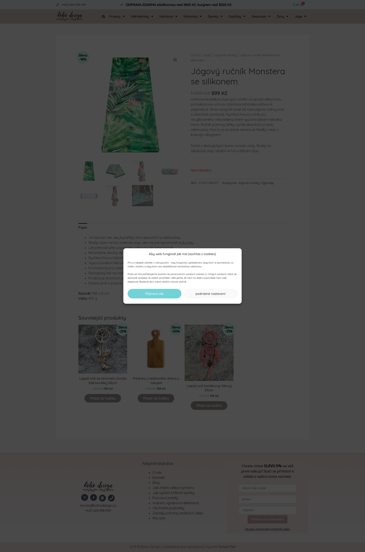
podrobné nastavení (210, 294)
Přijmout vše (154, 294)
